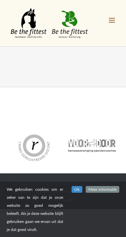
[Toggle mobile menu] (112, 20)
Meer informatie (102, 189)
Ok (77, 189)
